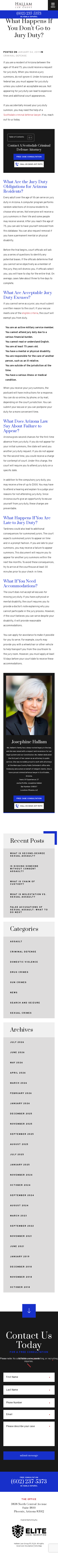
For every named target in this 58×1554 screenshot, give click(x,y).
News (14, 992)
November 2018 (21, 1277)
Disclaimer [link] (29, 1546)
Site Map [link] (38, 1546)
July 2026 (17, 1042)
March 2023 (18, 1216)
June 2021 (17, 1246)
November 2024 (21, 1175)
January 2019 (20, 1256)
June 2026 (17, 1052)
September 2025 (22, 1134)
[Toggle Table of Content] (28, 137)
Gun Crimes (18, 982)
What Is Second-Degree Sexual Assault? (27, 854)
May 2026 (16, 1063)
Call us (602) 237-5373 (30, 806)
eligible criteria (30, 313)
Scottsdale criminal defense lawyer (22, 115)
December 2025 (21, 1114)
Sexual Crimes (21, 1013)
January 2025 (20, 1165)
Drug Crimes (19, 972)
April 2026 (18, 1073)
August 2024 (19, 1205)
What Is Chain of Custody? (22, 883)
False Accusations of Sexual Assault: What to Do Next (29, 910)
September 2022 (22, 1226)
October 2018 (20, 1287)
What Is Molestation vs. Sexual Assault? (28, 895)
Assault (16, 941)
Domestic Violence (24, 962)
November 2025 (21, 1124)
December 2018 (21, 1267)
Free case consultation (29, 157)
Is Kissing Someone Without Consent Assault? (24, 869)
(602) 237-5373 (29, 13)
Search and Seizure (25, 1003)
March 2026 (18, 1083)
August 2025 (19, 1144)
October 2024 (20, 1185)
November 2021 (21, 1236)
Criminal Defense (15, 56)
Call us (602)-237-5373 (30, 164)
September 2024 (22, 1195)
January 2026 (20, 1103)
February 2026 (21, 1093)
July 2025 (17, 1154)
